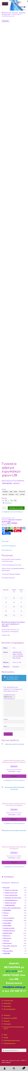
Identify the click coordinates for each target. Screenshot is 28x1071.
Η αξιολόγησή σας (9, 698)
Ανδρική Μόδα (7, 925)
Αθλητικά (6, 913)
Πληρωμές (7, 1021)
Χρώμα (4, 489)
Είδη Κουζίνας (7, 938)
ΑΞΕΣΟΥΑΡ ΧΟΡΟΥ (10, 905)
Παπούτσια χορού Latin (11, 890)
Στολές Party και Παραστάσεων (12, 908)
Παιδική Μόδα (7, 923)
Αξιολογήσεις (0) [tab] (7, 550)
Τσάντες (5, 915)
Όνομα (6, 719)
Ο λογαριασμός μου (4, 1068)
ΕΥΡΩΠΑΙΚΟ (14, 523)
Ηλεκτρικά (6, 940)
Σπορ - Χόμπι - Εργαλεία (10, 946)
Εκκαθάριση (8, 503)
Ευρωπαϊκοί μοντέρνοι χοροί (13, 897)
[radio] (5, 492)
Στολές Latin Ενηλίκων (11, 895)
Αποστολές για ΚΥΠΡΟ (10, 1018)
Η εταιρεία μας (8, 1000)
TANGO (9, 523)
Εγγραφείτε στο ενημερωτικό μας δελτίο (14, 1027)
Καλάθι (6, 1037)
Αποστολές (7, 1015)
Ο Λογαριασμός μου (9, 1043)
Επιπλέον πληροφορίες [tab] (9, 546)
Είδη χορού (15, 12)
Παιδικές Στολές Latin (11, 892)
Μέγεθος (4, 498)
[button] (12, 512)
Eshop (5, 1034)
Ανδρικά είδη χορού (10, 902)
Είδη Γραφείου (7, 943)
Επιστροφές (7, 1024)
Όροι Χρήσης (7, 1006)
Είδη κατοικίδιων (8, 951)
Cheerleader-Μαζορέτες (11, 900)
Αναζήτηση (14, 1068)
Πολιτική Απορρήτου (9, 1009)
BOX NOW (11, 971)
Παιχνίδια (6, 948)
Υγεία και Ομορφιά (8, 918)
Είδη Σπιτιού (6, 935)
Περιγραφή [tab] (5, 541)
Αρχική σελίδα (7, 12)
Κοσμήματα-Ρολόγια (9, 930)
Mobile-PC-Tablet (7, 933)
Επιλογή (14, 776)
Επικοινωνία (7, 1003)
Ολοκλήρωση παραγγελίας (12, 1040)
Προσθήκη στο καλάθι (16, 508)
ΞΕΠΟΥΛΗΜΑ (6, 953)
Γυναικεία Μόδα (7, 920)
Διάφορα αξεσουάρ (8, 928)
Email (5, 726)
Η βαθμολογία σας (10, 694)
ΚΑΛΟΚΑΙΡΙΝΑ (7, 910)
